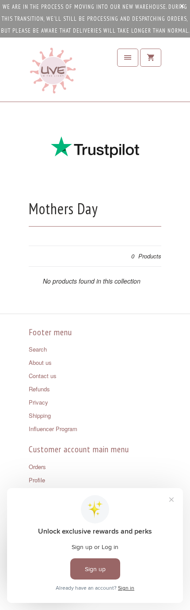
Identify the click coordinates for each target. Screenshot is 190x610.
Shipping (40, 415)
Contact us (43, 375)
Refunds (39, 389)
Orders (37, 466)
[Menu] (127, 58)
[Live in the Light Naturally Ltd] (53, 73)
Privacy (38, 402)
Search (38, 349)
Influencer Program (53, 428)
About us (40, 362)
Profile (37, 480)
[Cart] (150, 58)
